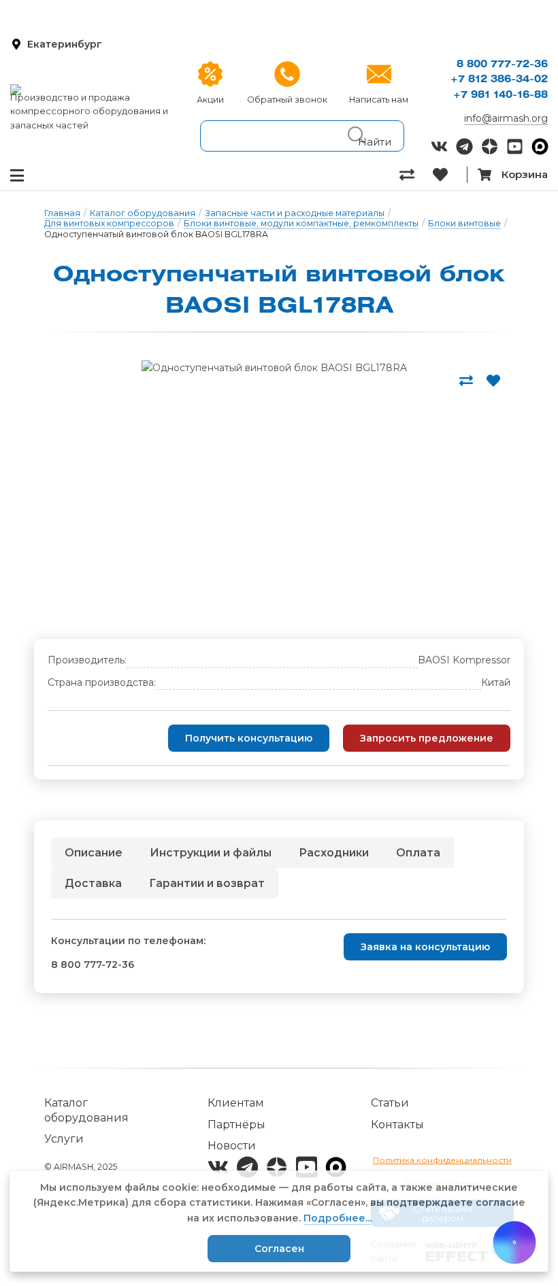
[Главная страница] (93, 89)
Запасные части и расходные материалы (294, 213)
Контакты (397, 1124)
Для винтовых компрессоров (109, 223)
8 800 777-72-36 (502, 64)
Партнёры (236, 1124)
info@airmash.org (506, 118)
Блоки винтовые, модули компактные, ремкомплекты (301, 223)
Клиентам (236, 1102)
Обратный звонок (287, 99)
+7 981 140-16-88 (500, 95)
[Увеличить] (274, 367)
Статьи (390, 1102)
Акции (210, 99)
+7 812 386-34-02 (499, 79)
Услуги (64, 1138)
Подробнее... (337, 1218)
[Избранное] (449, 174)
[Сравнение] (416, 174)
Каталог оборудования (142, 213)
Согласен (279, 1248)
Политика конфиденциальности (442, 1160)
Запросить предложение (426, 738)
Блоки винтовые (464, 223)
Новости (232, 1145)
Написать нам (378, 99)
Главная (62, 213)
